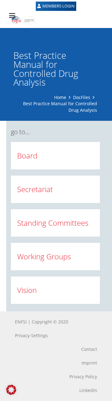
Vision (27, 290)
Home (60, 97)
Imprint (89, 363)
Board (27, 155)
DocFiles (81, 97)
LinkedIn (88, 390)
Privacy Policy (83, 377)
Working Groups (44, 256)
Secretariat (35, 189)
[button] (11, 390)
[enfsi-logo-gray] (20, 20)
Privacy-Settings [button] (31, 335)
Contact (89, 349)
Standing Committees (52, 223)
